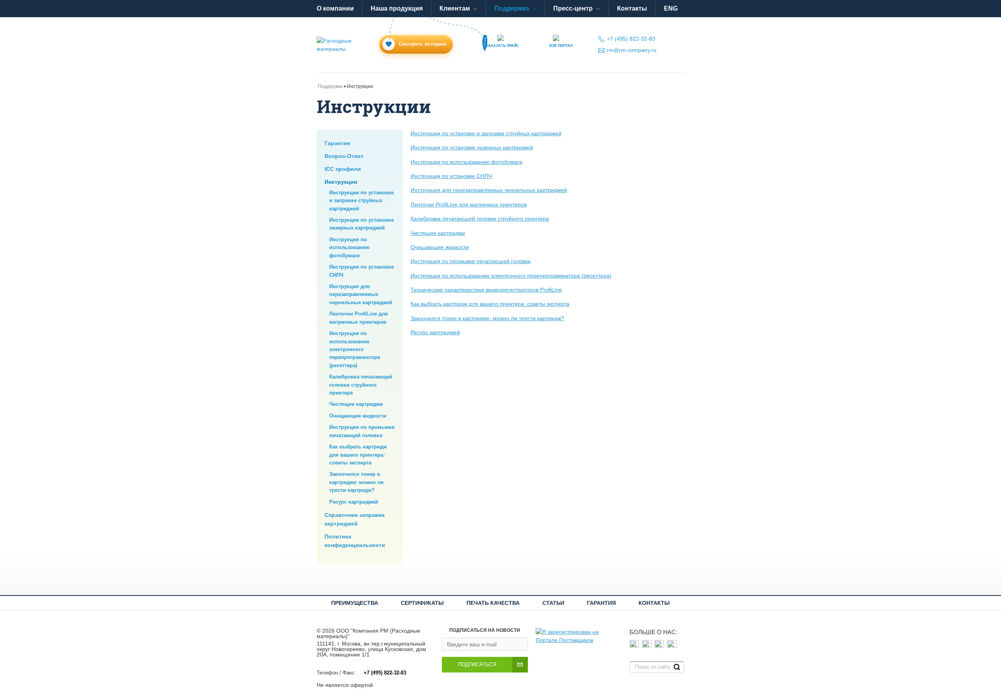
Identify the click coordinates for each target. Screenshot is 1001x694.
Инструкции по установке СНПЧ (451, 176)
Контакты (632, 8)
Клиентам (455, 8)
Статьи (553, 603)
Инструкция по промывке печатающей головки (471, 261)
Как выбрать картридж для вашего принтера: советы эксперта (358, 455)
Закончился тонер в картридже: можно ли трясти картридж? (356, 482)
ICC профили (343, 169)
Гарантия (337, 143)
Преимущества (354, 603)
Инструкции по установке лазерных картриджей (472, 147)
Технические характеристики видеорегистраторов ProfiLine (486, 290)
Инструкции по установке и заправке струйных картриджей (361, 201)
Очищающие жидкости (357, 416)
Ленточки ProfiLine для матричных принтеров (469, 204)
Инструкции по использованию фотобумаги (349, 247)
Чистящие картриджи (356, 404)
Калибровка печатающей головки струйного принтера (360, 385)
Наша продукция (397, 8)
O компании (335, 8)
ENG (671, 8)
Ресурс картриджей (353, 502)
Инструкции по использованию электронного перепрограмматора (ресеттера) (354, 349)
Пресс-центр (573, 8)
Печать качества (493, 603)
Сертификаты (422, 603)
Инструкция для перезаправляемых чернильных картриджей (360, 294)
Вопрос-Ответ (344, 156)
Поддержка (511, 8)
